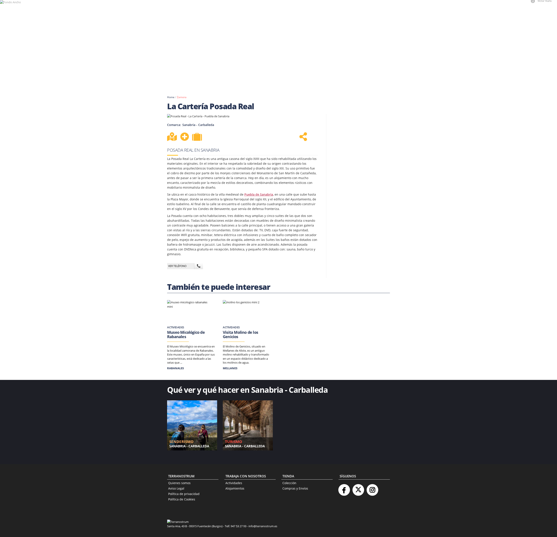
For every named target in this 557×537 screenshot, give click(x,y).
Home (170, 97)
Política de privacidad (184, 494)
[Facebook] (344, 488)
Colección (289, 483)
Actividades (233, 483)
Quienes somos (179, 483)
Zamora (181, 97)
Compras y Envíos (295, 488)
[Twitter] (358, 488)
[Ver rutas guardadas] (197, 137)
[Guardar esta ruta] (184, 136)
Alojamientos (234, 488)
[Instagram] (372, 488)
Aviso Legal (176, 488)
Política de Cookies (181, 499)
